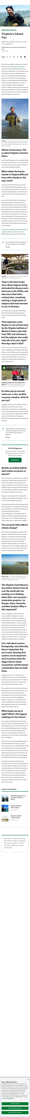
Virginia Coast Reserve (17, 66)
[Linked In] (14, 57)
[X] (10, 57)
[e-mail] (25, 57)
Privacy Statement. (9, 1098)
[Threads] (17, 57)
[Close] (28, 1079)
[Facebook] (7, 57)
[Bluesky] (21, 57)
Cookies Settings (15, 1103)
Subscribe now (15, 460)
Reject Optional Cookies (15, 1108)
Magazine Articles (9, 30)
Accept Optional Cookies (15, 1112)
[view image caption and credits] (27, 24)
